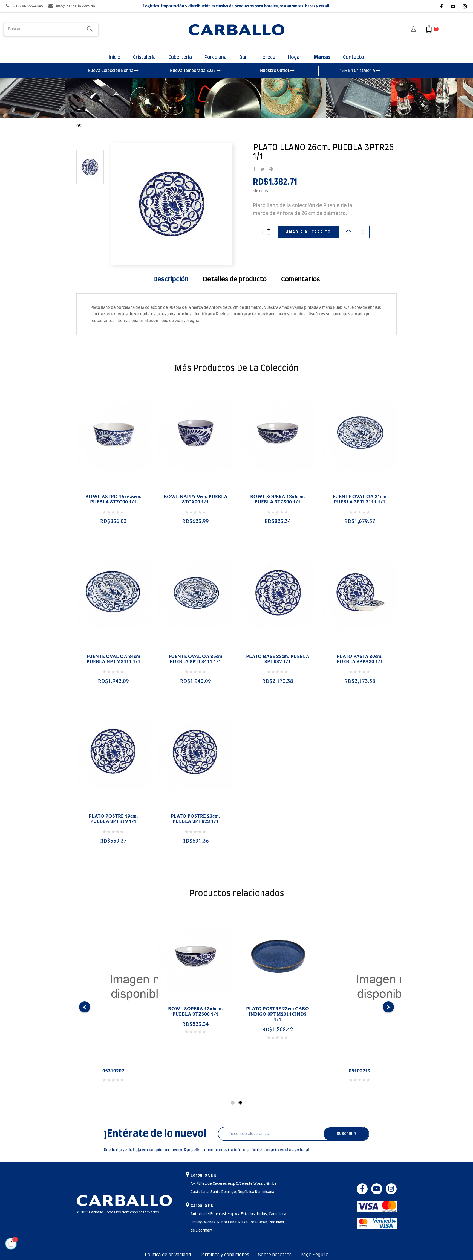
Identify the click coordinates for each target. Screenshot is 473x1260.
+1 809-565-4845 (28, 6)
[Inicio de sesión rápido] (414, 29)
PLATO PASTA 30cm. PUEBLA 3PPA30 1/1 (360, 659)
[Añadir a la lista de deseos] (348, 232)
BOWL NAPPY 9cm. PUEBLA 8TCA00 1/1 (195, 499)
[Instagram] (465, 6)
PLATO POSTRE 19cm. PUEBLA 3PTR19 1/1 (113, 819)
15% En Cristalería (358, 71)
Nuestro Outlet (275, 71)
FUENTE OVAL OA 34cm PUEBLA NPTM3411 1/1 (113, 659)
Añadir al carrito (308, 232)
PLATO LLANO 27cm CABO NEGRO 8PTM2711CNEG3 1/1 (195, 1014)
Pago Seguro (314, 1255)
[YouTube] (453, 6)
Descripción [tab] (170, 279)
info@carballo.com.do (75, 6)
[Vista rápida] (106, 490)
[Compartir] (254, 169)
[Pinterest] (271, 169)
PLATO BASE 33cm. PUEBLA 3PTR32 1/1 (277, 659)
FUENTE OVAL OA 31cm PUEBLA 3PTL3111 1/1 (360, 499)
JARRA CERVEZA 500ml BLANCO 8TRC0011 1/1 (360, 1011)
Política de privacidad (168, 1255)
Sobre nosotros (275, 1255)
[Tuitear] (262, 169)
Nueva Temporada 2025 (193, 71)
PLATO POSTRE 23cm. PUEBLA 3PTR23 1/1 (195, 819)
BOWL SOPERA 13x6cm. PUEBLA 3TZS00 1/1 (277, 499)
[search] (90, 29)
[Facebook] (441, 6)
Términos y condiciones (224, 1255)
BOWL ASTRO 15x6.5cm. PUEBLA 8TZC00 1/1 (113, 499)
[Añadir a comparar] (363, 232)
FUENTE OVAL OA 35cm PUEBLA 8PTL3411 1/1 (195, 659)
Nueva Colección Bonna (111, 71)
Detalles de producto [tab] (235, 279)
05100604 (113, 1071)
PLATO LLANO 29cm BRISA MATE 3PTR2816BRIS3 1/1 (277, 1011)
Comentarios (300, 279)
